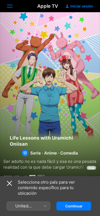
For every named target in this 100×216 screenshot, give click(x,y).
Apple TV (47, 6)
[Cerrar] (9, 183)
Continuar (73, 206)
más (91, 168)
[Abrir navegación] (13, 6)
